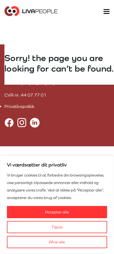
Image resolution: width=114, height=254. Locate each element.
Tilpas (57, 227)
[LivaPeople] (31, 11)
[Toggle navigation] (106, 11)
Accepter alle (57, 212)
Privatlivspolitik (19, 106)
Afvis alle (57, 242)
